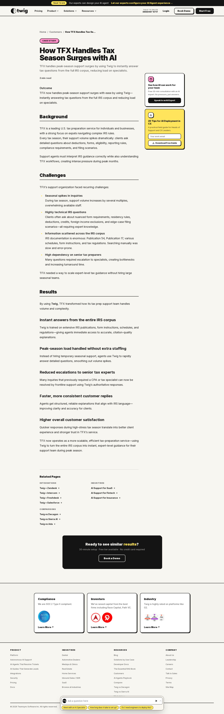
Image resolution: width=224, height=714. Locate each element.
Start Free (204, 11)
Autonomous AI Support (21, 660)
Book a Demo (112, 558)
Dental (65, 655)
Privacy (169, 678)
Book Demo (184, 11)
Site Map (170, 687)
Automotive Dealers (71, 660)
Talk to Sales (171, 673)
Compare (118, 682)
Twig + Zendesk (48, 488)
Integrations (15, 673)
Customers (55, 32)
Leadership (171, 660)
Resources (88, 11)
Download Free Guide (166, 143)
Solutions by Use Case (124, 660)
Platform (14, 655)
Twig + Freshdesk (49, 497)
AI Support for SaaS (101, 488)
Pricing (38, 11)
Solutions (69, 11)
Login (166, 11)
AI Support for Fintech (103, 493)
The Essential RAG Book (125, 669)
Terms (169, 682)
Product (51, 11)
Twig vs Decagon (49, 514)
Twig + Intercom (48, 493)
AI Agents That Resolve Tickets (24, 664)
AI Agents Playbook (123, 678)
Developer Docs (121, 664)
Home (43, 32)
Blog (116, 655)
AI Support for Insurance (104, 497)
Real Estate (67, 669)
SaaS (64, 682)
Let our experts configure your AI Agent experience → (142, 3)
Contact (169, 669)
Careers (169, 664)
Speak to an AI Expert (164, 100)
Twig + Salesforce (49, 502)
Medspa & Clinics (70, 664)
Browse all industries (71, 687)
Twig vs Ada (46, 524)
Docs (12, 687)
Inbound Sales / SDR (71, 678)
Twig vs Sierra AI (49, 519)
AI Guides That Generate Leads (24, 669)
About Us (170, 655)
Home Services (69, 673)
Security (14, 678)
